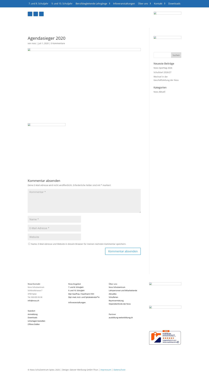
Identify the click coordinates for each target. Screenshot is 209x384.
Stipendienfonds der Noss (120, 304)
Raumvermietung (116, 300)
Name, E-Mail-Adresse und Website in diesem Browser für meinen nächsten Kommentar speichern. (78, 244)
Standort (31, 311)
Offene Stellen (34, 324)
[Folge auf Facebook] (30, 14)
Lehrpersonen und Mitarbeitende (123, 290)
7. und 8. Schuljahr (38, 4)
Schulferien (113, 297)
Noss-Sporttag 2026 (163, 67)
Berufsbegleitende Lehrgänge (91, 4)
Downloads (174, 4)
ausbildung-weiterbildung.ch (121, 317)
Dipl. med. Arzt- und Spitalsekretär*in (84, 297)
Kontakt (158, 4)
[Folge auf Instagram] (41, 14)
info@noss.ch (33, 300)
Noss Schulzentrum (117, 287)
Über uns (143, 4)
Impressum (105, 369)
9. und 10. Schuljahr (62, 4)
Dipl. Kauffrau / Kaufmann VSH (81, 294)
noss (34, 43)
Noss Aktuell (159, 91)
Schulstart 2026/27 (162, 72)
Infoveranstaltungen (124, 4)
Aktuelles (112, 294)
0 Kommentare (58, 43)
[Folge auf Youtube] (35, 14)
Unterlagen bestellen (36, 321)
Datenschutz (119, 369)
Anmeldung (33, 314)
